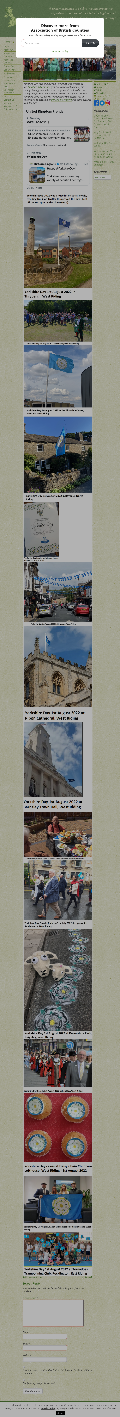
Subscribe (91, 43)
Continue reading (60, 51)
